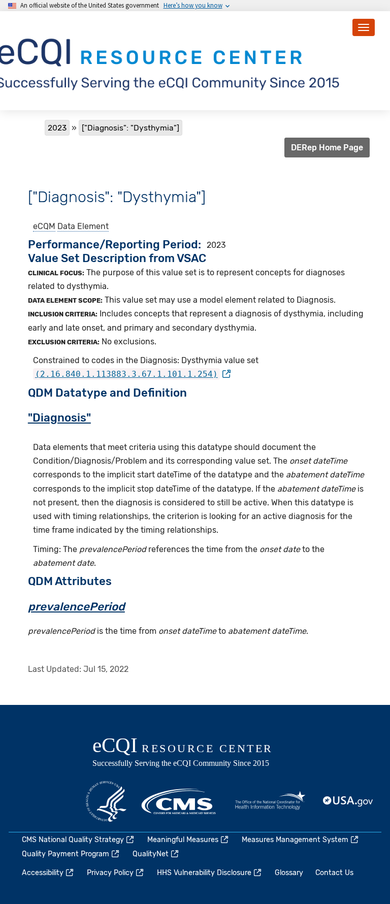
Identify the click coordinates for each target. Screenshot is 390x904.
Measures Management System (295, 839)
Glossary (289, 872)
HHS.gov (106, 801)
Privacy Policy (110, 872)
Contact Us (334, 872)
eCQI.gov (194, 753)
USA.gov (348, 801)
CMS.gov (179, 801)
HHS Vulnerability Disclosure (204, 872)
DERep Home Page (327, 147)
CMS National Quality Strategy (73, 839)
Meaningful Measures (182, 839)
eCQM (44, 226)
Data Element (83, 226)
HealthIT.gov (270, 801)
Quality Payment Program (65, 854)
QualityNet (151, 854)
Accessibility (42, 872)
